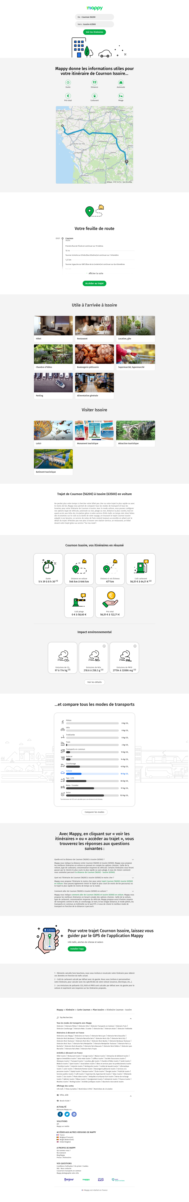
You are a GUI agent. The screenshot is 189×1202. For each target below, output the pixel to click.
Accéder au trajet (94, 283)
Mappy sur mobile (63, 1126)
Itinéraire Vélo (84, 1026)
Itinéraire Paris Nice (83, 1041)
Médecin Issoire (62, 1064)
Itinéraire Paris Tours (64, 1044)
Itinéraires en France (82, 1036)
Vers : (87, 24)
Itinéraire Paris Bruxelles (74, 1046)
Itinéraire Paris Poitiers (111, 1046)
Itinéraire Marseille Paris (85, 1038)
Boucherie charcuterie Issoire (113, 1082)
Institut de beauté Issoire (109, 1066)
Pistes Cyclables (71, 1089)
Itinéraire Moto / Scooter (83, 1029)
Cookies (85, 1166)
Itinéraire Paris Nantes (100, 1041)
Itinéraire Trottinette (125, 1029)
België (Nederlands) (67, 1140)
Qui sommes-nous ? (64, 1150)
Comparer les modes (94, 812)
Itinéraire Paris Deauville (116, 1036)
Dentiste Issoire (63, 1066)
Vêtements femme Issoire (83, 1069)
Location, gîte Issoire (92, 1061)
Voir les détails (94, 682)
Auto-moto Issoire (84, 1058)
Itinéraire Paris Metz (72, 1049)
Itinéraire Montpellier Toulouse (105, 1044)
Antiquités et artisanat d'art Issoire (101, 1076)
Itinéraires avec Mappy (65, 1036)
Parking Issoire (75, 1082)
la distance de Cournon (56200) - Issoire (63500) (95, 872)
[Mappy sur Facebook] (60, 1114)
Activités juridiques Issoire (91, 1082)
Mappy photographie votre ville (68, 1173)
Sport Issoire (74, 1064)
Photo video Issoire (80, 1076)
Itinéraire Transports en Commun (102, 1026)
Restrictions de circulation (103, 1089)
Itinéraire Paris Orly (118, 1038)
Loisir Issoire (68, 1069)
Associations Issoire (88, 1064)
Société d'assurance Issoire (115, 1058)
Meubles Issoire (62, 1082)
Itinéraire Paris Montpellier (82, 1044)
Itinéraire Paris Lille (103, 1038)
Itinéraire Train (121, 1026)
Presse (59, 1157)
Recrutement (61, 1153)
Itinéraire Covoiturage (64, 1029)
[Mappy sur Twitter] (67, 1114)
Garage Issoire (88, 1056)
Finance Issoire (124, 1079)
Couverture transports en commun (69, 1171)
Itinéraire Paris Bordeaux (65, 1038)
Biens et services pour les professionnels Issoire (114, 1064)
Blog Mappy (61, 1155)
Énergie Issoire (111, 1071)
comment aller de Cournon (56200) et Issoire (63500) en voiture (97, 895)
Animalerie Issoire (111, 1079)
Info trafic (60, 1089)
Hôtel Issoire (61, 1056)
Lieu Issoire (67, 1076)
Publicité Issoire (124, 1071)
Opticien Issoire (68, 1079)
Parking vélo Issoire (91, 1066)
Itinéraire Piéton (71, 1026)
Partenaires (67, 1157)
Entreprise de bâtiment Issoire (117, 1056)
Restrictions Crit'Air (85, 1089)
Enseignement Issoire (95, 1079)
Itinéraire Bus (98, 1029)
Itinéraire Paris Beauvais (93, 1046)
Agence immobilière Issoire (66, 1058)
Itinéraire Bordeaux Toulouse (119, 1041)
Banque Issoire (87, 1071)
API (58, 1124)
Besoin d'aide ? (65, 1101)
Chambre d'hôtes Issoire (110, 1061)
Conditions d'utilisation (65, 1166)
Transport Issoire (77, 1061)
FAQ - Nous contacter (64, 1168)
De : (86, 17)
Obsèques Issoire (63, 1061)
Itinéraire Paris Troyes (89, 1049)
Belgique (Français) (66, 1137)
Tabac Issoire (117, 1074)
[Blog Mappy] (74, 1114)
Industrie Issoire (77, 1066)
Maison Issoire (100, 1056)
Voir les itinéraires (94, 32)
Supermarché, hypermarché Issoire (98, 1074)
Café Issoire (79, 1074)
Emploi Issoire (76, 1071)
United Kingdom (65, 1142)
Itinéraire (60, 1026)
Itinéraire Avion (110, 1029)
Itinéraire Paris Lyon (98, 1036)
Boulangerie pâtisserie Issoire (105, 1069)
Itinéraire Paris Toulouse (65, 1041)
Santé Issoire (125, 1061)
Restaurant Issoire (74, 1056)
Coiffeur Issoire (97, 1058)
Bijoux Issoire (81, 1079)
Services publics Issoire (65, 1074)
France (62, 1135)
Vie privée (77, 1166)
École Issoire (99, 1071)
